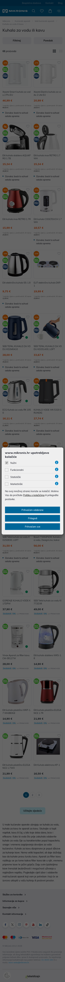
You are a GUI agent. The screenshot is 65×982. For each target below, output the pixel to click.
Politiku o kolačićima (33, 495)
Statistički (15, 476)
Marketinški (16, 484)
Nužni (13, 462)
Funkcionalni (17, 469)
